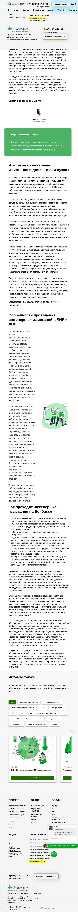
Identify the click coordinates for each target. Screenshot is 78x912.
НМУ (53, 812)
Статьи (60, 10)
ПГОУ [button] (53, 815)
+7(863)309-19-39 (37, 4)
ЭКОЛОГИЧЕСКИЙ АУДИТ (16, 815)
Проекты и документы (43, 10)
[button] (60, 4)
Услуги (26, 10)
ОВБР (10, 856)
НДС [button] (10, 843)
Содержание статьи (25, 134)
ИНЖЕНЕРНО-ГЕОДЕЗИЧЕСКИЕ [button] (39, 849)
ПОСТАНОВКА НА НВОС (16, 809)
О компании (13, 10)
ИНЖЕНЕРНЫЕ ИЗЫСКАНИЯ (39, 840)
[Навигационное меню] (72, 4)
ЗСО (10, 840)
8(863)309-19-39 (18, 875)
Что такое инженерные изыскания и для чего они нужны (35, 142)
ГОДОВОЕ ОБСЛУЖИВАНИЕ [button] (17, 806)
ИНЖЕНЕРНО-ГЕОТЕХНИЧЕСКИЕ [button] (40, 855)
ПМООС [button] (11, 824)
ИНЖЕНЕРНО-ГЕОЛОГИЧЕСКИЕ (39, 846)
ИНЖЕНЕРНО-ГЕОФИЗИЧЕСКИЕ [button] (39, 858)
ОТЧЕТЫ (11, 821)
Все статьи (20, 20)
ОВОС (10, 827)
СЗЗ (53, 809)
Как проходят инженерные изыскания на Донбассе (33, 149)
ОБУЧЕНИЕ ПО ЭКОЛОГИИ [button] (17, 812)
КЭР (32, 822)
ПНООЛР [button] (33, 819)
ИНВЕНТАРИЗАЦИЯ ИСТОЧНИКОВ (58, 818)
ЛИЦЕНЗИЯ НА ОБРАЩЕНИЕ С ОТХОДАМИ (35, 810)
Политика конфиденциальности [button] (47, 907)
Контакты (72, 10)
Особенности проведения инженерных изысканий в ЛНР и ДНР (38, 145)
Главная (11, 20)
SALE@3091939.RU (43, 7)
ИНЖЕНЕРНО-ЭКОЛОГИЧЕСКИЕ (39, 843)
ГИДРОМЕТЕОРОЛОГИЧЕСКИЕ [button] (39, 852)
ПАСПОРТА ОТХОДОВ (37, 806)
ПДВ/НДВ (55, 806)
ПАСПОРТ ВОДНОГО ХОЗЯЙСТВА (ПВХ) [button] (14, 847)
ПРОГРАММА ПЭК (14, 818)
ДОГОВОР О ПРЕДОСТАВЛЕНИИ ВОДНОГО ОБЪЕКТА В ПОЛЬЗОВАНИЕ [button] (15, 852)
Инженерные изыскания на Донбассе (40, 20)
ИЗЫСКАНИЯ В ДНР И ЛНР (38, 861)
